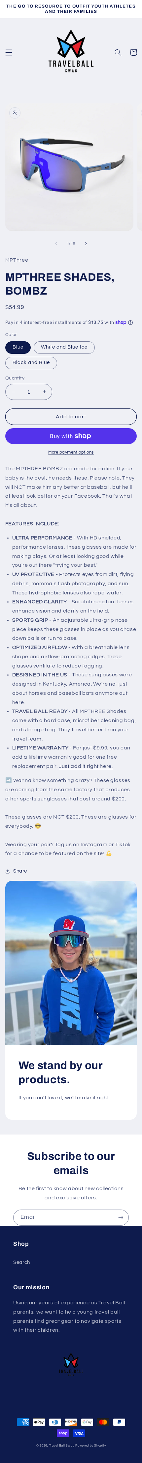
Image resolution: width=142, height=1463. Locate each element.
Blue (18, 347)
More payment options (71, 452)
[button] (8, 52)
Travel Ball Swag (62, 1445)
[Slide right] (86, 243)
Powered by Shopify (90, 1445)
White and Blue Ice (64, 347)
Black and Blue (31, 362)
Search (21, 1262)
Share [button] (20, 871)
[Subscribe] (120, 1218)
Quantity (14, 378)
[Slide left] (56, 243)
